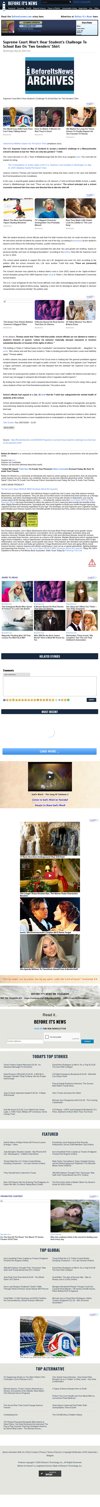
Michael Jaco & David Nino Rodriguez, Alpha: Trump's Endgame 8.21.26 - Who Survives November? (72, 1300)
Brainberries (8, 226)
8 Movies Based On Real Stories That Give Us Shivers (49, 323)
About (5, 1452)
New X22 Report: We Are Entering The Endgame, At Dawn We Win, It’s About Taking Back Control (26, 1183)
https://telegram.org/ (34, 998)
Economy (20, 8)
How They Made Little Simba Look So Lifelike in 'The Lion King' (79, 222)
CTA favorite (55, 1234)
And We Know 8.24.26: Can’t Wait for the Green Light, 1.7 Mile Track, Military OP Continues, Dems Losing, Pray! (25, 1112)
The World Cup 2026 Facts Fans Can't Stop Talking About (43, 1357)
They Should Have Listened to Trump (20, 1173)
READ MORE (9, 428)
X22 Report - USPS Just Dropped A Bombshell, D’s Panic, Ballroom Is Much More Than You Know (74, 1111)
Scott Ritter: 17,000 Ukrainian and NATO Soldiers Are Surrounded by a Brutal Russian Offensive (25, 1299)
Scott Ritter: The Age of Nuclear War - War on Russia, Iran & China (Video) (71, 1278)
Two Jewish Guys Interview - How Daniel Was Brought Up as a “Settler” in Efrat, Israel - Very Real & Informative (74, 1379)
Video (96, 8)
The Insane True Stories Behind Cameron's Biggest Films (18, 323)
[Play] (50, 777)
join (13, 460)
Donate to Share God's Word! (50, 805)
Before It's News (22, 3)
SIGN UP (38, 1028)
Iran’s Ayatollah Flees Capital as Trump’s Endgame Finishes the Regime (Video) (74, 1153)
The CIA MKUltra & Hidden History (67, 1415)
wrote (5, 351)
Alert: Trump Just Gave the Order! (66, 1093)
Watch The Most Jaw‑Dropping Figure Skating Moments (18, 221)
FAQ (28, 1452)
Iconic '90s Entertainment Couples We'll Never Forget (45, 932)
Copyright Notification (72, 1452)
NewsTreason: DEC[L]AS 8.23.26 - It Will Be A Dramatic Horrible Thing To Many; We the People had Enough (25, 1076)
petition (67, 252)
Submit (87, 1041)
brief (43, 395)
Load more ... (49, 751)
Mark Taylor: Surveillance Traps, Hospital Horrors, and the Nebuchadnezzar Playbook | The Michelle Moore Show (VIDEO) (73, 1163)
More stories (36, 31)
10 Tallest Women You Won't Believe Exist (79, 323)
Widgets (50, 1456)
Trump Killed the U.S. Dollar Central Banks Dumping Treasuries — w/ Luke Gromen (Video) (24, 1162)
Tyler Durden (8, 423)
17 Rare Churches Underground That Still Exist (42, 857)
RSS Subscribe (90, 1452)
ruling (50, 275)
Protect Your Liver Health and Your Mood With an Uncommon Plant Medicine (73, 1397)
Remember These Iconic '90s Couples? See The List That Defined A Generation (79, 637)
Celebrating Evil (11, 1415)
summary (78, 241)
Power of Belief (54, 8)
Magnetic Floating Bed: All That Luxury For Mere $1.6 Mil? (16, 636)
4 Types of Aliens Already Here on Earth (69, 1389)
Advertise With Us (16, 1452)
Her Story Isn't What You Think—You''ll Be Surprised (81, 608)
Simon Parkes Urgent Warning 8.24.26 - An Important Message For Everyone (22, 1066)
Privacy (42, 1452)
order (78, 157)
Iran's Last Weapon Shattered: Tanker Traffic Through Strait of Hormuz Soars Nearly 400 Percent (26, 1288)
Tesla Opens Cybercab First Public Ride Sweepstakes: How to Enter (69, 1406)
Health (28, 8)
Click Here (24, 469)
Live (90, 8)
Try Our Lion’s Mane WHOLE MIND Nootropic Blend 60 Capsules (29, 489)
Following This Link (73, 551)
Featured (11, 8)
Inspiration (83, 8)
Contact (34, 1452)
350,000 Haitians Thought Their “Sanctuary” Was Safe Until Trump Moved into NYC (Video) (73, 1174)
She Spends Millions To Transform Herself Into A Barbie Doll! (49, 969)
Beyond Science (39, 8)
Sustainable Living (69, 8)
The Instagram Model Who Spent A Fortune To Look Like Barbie (17, 608)
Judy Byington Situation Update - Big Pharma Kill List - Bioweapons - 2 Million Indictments (25, 1153)
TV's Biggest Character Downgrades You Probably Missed (47, 222)
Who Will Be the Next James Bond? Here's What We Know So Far (49, 637)
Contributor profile (24, 31)
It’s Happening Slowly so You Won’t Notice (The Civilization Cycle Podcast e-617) (24, 1378)
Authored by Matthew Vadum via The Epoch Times (25, 144)
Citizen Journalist (60, 469)
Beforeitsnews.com (22, 16)
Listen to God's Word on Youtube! (50, 799)
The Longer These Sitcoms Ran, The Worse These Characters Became (49, 894)
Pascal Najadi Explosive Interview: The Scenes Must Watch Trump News (72, 1085)
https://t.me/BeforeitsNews (76, 998)
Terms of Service (54, 1452)
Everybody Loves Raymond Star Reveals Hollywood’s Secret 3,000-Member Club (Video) (73, 1143)
